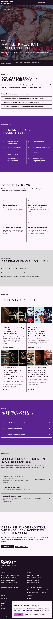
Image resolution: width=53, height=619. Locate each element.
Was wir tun (4, 598)
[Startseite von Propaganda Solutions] (7, 2)
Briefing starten (6, 546)
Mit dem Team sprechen (21, 546)
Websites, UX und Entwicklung (34, 585)
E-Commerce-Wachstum (33, 582)
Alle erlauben (18, 614)
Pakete (3, 606)
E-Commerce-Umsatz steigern (8, 580)
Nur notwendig (28, 614)
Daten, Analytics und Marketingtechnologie (37, 590)
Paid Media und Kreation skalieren (9, 587)
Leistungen (4, 601)
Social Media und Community (34, 587)
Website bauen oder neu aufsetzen (9, 582)
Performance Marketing (33, 580)
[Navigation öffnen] (50, 2)
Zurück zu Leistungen (8, 9)
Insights (3, 608)
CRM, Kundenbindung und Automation (36, 592)
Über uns (29, 598)
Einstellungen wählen (39, 614)
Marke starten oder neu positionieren (10, 575)
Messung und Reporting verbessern (10, 585)
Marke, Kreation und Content (34, 577)
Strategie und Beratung (33, 575)
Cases (3, 603)
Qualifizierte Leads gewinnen (8, 577)
